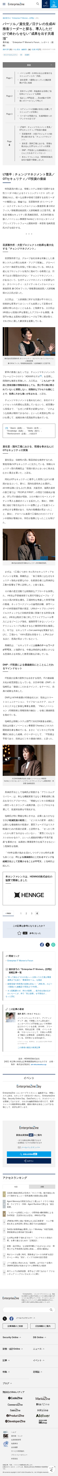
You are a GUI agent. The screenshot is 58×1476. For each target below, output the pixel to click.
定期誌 (36, 1371)
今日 (16, 1186)
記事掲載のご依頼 (15, 1326)
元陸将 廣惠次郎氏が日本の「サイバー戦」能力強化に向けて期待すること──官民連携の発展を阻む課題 (31, 1194)
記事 (5, 1360)
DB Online (38, 1337)
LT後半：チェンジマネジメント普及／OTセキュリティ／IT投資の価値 (35, 128)
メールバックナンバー (30, 1147)
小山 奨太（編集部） (20, 49)
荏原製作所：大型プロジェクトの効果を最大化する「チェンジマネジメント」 (36, 136)
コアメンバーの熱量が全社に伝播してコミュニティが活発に (35, 110)
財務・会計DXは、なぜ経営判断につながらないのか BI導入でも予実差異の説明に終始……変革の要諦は (31, 1247)
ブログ (6, 1383)
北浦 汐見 (35, 49)
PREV (9, 913)
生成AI (27, 55)
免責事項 (14, 1443)
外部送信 (14, 1458)
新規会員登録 (30, 1154)
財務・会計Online (11, 1348)
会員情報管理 (16, 1439)
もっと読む (10, 996)
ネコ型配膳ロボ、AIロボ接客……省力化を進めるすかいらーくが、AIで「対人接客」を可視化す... (29, 992)
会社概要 (14, 1447)
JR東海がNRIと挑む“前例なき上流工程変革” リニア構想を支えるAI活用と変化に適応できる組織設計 (30, 1222)
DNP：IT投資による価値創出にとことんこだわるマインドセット (36, 151)
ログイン (30, 1161)
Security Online (10, 1337)
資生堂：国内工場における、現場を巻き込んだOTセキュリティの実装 (36, 144)
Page (9, 78)
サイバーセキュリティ (10, 55)
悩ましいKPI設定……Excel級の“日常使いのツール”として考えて (35, 99)
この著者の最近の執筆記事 (29, 1047)
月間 (42, 1186)
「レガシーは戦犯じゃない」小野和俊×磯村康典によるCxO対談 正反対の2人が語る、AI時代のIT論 (30, 1214)
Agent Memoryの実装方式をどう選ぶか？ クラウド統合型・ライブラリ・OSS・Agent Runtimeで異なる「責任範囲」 (30, 1204)
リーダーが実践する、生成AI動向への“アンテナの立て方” (35, 117)
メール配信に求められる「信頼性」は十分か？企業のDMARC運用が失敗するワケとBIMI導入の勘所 (29, 1264)
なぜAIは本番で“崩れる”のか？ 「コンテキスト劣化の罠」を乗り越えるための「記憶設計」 (29, 1239)
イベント (37, 1360)
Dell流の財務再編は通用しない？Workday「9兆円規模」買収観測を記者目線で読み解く (31, 1230)
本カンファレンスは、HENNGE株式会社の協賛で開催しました (36, 158)
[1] (41, 375)
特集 (5, 1371)
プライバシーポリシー (19, 1455)
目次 (29, 65)
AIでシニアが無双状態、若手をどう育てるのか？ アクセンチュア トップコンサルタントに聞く (31, 1272)
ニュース (37, 1348)
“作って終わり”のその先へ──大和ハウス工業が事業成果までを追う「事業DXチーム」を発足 (29, 978)
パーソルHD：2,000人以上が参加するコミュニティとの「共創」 (35, 74)
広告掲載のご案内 (42, 1326)
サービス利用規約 (17, 1451)
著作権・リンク (17, 1436)
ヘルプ (13, 1432)
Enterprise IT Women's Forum (20, 960)
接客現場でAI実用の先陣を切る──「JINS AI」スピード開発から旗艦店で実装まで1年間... (29, 985)
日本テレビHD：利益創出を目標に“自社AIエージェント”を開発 (35, 92)
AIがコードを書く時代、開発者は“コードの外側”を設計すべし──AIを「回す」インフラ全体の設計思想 (30, 1255)
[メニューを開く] (4, 4)
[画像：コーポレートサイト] (29, 894)
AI (21, 55)
